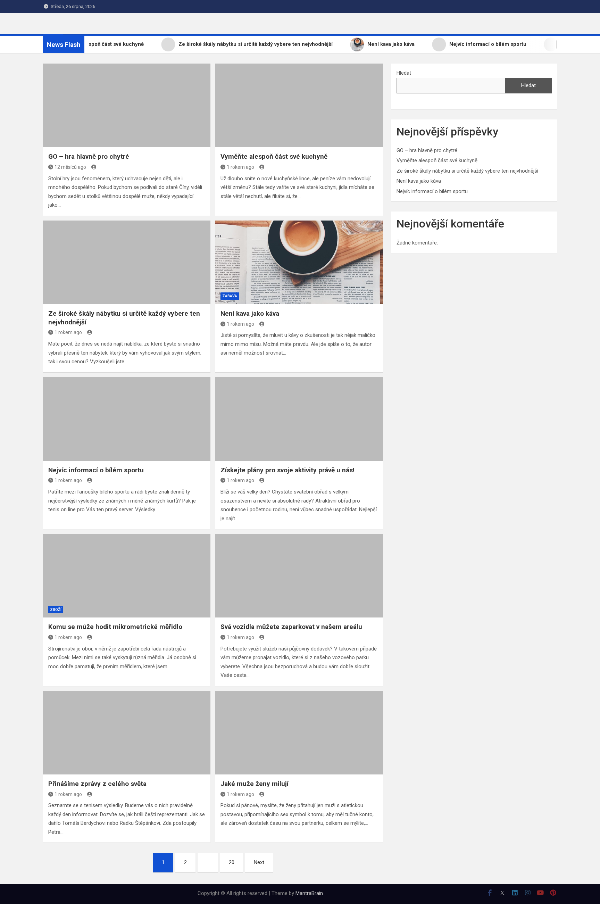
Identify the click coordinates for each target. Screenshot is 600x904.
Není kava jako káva (249, 313)
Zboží (55, 609)
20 (231, 862)
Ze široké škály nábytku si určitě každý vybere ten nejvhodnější (467, 171)
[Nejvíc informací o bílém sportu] (126, 419)
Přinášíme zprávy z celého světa (97, 784)
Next (259, 862)
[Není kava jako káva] (299, 262)
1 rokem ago (240, 167)
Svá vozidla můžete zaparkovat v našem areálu (291, 627)
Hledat (404, 73)
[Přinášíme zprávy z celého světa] (126, 732)
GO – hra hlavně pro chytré (88, 156)
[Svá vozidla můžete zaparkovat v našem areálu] (299, 575)
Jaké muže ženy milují (254, 784)
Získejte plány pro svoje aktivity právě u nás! (287, 470)
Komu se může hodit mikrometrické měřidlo (115, 627)
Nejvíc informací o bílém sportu (96, 470)
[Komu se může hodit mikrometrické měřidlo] (126, 575)
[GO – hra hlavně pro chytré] (126, 105)
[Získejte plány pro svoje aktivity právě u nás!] (299, 419)
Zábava (229, 296)
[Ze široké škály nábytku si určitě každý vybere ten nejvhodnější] (126, 262)
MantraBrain (309, 893)
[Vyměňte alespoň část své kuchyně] (299, 105)
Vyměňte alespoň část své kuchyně (273, 156)
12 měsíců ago (70, 167)
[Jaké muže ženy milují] (299, 732)
